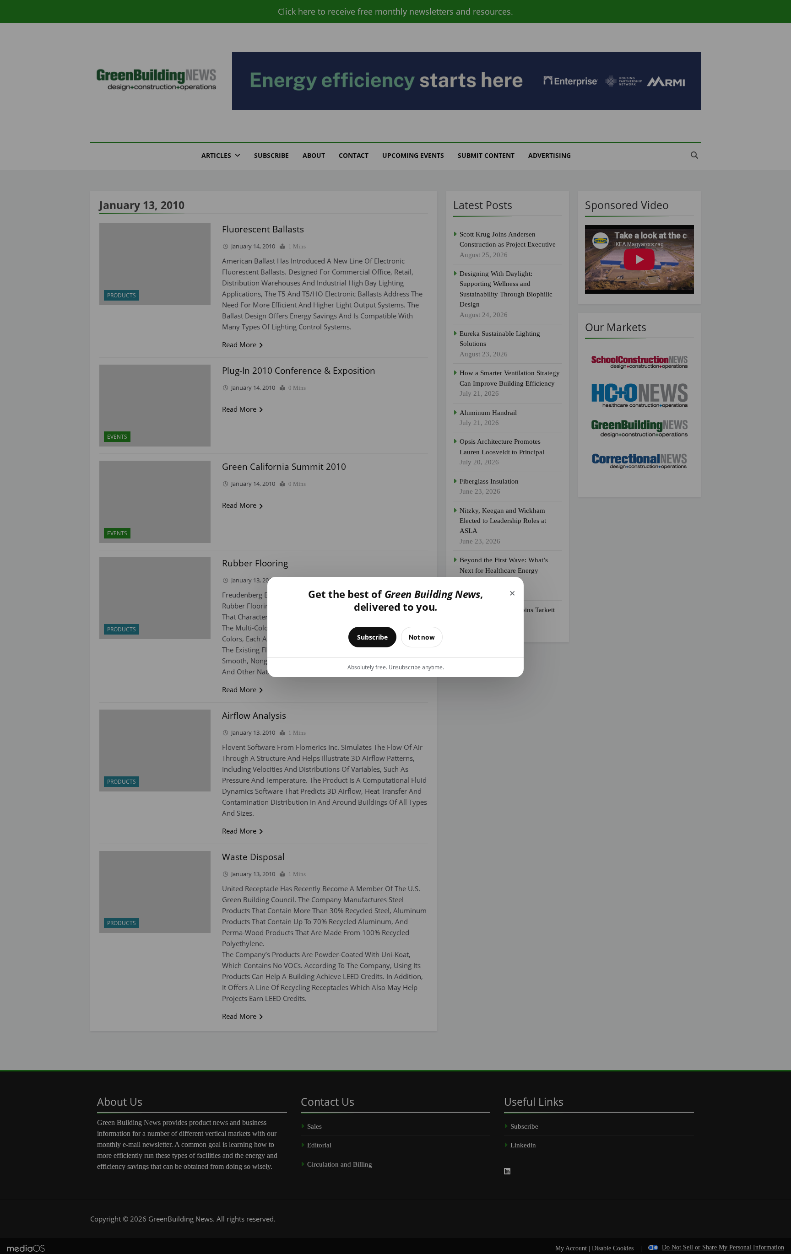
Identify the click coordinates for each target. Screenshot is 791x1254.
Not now (422, 637)
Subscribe (372, 637)
